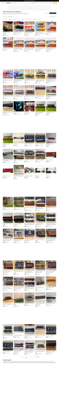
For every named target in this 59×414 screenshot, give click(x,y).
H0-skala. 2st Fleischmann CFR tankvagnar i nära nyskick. (7, 240)
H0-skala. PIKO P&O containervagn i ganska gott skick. (29, 240)
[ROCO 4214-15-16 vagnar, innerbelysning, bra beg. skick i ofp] (40, 26)
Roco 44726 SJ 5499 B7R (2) (50, 335)
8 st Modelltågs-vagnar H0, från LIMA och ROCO (50, 96)
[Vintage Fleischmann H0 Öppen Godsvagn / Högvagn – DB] (51, 345)
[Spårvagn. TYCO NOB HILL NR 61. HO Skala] (19, 297)
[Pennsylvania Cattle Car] (51, 154)
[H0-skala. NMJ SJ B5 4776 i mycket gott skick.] (8, 265)
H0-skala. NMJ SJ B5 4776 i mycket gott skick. (7, 272)
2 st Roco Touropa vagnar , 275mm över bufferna (29, 336)
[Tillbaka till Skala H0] (3, 16)
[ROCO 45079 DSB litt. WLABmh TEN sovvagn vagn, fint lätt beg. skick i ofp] (29, 42)
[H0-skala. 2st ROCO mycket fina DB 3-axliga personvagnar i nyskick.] (51, 218)
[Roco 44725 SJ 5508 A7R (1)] (29, 138)
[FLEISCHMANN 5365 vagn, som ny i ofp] (19, 90)
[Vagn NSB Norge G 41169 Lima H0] (40, 329)
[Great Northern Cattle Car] (8, 170)
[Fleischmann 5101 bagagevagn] (51, 297)
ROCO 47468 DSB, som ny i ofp (50, 32)
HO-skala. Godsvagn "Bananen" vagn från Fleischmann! (39, 112)
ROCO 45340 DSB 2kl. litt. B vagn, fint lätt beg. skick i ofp (51, 49)
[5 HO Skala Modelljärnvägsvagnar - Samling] (19, 170)
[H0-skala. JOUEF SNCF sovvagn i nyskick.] (19, 265)
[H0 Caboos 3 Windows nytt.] (19, 26)
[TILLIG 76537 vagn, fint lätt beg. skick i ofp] (8, 74)
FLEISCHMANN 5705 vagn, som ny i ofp (29, 96)
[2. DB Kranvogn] (40, 170)
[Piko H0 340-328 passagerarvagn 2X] (8, 329)
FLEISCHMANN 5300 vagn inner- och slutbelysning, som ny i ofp (50, 80)
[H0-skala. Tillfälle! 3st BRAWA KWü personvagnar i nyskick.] (19, 234)
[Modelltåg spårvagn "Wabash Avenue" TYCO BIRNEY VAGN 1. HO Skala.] (8, 297)
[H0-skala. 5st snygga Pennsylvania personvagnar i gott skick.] (19, 281)
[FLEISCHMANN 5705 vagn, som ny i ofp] (29, 90)
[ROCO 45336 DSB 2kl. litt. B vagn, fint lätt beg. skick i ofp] (40, 42)
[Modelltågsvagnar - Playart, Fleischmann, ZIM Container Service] (40, 202)
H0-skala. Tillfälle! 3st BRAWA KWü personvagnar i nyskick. (18, 240)
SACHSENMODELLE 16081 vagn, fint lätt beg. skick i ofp (18, 80)
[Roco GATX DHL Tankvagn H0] (40, 154)
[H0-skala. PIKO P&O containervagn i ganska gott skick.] (29, 234)
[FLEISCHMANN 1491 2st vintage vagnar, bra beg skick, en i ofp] (40, 74)
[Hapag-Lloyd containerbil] (51, 281)
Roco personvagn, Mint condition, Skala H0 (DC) (8, 112)
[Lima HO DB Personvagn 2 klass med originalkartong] (8, 154)
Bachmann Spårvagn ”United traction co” (39, 288)
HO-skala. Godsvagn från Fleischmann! (49, 112)
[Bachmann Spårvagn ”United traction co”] (40, 281)
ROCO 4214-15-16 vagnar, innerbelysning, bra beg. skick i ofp (40, 33)
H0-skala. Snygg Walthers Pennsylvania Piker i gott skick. (28, 272)
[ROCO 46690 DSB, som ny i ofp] (8, 42)
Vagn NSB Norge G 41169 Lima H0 (40, 335)
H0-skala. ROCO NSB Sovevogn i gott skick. (40, 240)
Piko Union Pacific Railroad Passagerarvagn (17, 224)
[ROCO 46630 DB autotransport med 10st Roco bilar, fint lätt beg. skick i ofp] (19, 42)
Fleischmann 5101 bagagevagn (50, 303)
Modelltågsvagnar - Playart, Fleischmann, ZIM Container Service (39, 208)
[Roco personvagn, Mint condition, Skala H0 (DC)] (8, 106)
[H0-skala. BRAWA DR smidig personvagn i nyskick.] (40, 218)
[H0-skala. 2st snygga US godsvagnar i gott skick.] (40, 265)
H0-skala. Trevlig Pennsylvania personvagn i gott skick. (50, 272)
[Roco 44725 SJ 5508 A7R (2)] (40, 138)
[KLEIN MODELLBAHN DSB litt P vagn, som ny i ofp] (29, 26)
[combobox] (20, 3)
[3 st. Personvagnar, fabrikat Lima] (19, 329)
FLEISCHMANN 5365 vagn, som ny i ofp (19, 96)
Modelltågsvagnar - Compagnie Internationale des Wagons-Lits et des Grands (29, 288)
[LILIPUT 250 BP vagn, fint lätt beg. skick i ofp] (29, 74)
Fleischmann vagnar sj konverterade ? (17, 352)
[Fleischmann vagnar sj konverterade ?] (19, 345)
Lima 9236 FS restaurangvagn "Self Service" (19, 160)
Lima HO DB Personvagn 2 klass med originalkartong (7, 160)
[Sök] (29, 3)
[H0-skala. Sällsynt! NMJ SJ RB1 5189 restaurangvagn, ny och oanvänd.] (51, 234)
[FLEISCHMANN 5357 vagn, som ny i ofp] (8, 90)
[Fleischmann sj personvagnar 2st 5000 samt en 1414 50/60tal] (29, 345)
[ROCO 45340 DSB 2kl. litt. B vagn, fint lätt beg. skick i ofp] (51, 42)
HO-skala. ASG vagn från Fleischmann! (6, 144)
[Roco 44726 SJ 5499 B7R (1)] (8, 345)
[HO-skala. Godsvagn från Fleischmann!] (51, 106)
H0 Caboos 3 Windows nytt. (18, 32)
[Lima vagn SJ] (19, 138)
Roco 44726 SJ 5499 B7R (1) (7, 351)
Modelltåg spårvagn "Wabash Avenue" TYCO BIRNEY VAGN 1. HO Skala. (8, 304)
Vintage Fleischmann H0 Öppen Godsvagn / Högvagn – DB (50, 352)
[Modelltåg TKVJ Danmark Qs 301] (29, 297)
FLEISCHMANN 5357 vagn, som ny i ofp (8, 96)
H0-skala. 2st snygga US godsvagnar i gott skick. (38, 272)
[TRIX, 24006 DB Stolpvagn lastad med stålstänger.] (40, 297)
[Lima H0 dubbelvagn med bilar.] (40, 90)
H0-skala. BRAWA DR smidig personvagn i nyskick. (39, 224)
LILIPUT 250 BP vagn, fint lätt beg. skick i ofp (29, 80)
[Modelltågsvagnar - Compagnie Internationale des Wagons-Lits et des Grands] (29, 281)
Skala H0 (5, 16)
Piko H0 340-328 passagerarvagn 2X (7, 336)
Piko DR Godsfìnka (27, 112)
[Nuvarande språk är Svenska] (34, 3)
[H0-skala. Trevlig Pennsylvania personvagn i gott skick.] (51, 265)
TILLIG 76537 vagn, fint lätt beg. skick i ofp (7, 80)
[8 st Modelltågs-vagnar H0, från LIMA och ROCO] (51, 90)
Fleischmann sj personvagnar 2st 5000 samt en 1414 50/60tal (29, 352)
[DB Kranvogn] (51, 170)
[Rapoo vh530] (19, 106)
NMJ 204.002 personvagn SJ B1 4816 (29, 208)
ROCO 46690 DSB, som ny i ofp (7, 48)
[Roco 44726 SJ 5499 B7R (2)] (51, 329)
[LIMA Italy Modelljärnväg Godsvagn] (8, 202)
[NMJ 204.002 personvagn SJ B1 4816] (29, 202)
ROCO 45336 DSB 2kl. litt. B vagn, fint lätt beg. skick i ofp (40, 49)
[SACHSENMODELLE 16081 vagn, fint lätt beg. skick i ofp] (19, 74)
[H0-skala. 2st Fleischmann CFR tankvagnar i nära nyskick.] (8, 234)
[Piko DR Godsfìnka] (29, 106)
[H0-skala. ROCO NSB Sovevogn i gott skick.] (40, 234)
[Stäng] (58, 0)
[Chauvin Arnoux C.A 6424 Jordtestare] (8, 26)
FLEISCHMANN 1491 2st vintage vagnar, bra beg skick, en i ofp (39, 80)
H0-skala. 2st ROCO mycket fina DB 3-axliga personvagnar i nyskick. (51, 224)
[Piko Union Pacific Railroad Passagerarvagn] (19, 218)
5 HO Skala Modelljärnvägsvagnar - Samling (19, 176)
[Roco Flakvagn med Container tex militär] (40, 345)
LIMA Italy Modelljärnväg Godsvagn (8, 207)
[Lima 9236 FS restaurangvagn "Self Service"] (19, 154)
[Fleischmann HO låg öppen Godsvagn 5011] (51, 138)
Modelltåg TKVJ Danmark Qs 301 (29, 303)
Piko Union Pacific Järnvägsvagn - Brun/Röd (8, 224)
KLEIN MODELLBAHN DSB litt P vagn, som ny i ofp (28, 33)
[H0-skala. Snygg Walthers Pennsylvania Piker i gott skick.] (29, 265)
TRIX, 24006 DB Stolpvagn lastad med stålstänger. (40, 304)
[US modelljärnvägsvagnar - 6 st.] (29, 170)
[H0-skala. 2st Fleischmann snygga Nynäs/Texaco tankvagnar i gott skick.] (29, 218)
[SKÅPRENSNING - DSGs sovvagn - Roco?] (51, 202)
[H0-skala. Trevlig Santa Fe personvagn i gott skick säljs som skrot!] (8, 281)
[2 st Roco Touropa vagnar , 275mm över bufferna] (29, 329)
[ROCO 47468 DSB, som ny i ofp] (51, 26)
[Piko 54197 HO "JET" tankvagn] (29, 154)
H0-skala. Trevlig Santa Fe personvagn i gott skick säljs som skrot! (7, 288)
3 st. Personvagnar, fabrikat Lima (18, 335)
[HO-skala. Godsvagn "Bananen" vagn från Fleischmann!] (40, 106)
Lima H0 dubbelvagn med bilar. (39, 96)
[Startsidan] (8, 3)
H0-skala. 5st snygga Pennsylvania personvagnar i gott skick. (19, 288)
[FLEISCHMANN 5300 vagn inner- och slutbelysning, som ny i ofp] (51, 74)
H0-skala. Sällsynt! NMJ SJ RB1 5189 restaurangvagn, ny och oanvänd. (50, 240)
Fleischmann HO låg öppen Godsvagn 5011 (50, 144)
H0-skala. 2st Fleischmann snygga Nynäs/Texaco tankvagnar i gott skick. (29, 224)
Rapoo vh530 (15, 112)
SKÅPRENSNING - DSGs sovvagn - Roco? (51, 208)
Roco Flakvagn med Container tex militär (40, 352)
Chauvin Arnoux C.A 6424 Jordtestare (6, 33)
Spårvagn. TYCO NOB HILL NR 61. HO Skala (18, 304)
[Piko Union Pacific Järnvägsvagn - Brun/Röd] (8, 218)
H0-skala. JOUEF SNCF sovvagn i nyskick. (18, 272)
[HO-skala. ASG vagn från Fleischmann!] (8, 138)
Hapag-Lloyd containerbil (49, 287)
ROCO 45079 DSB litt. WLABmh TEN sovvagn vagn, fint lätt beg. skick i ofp (29, 49)
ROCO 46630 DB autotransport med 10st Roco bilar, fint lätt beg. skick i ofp (18, 49)
